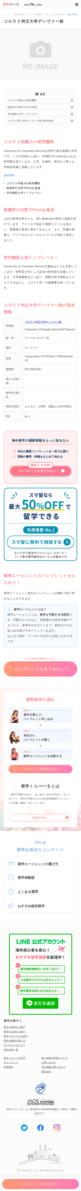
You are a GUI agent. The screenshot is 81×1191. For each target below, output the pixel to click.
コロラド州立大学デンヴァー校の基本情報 (30, 120)
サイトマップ (11, 1062)
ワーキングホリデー (14, 1045)
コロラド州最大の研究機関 (22, 100)
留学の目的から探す (14, 1027)
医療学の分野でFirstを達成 (22, 107)
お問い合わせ (48, 1062)
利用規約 (8, 1067)
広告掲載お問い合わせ (53, 1067)
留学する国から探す (14, 1031)
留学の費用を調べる (14, 1040)
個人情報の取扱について (54, 1058)
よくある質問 (28, 892)
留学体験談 (26, 877)
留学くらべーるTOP (14, 1058)
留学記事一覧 (11, 1049)
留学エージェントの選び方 (38, 864)
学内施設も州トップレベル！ (23, 114)
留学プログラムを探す (16, 1036)
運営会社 (46, 1071)
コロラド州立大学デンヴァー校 (43, 321)
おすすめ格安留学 (31, 906)
